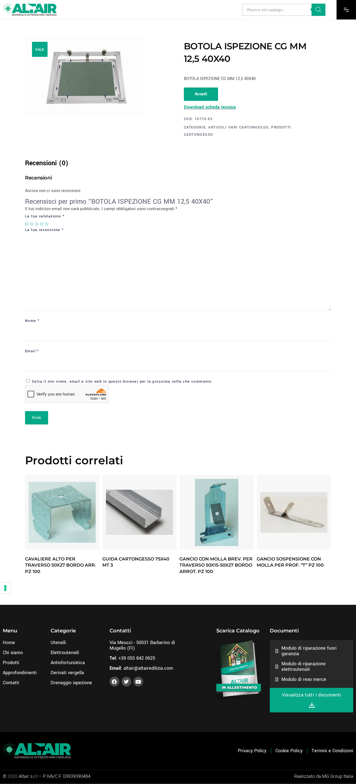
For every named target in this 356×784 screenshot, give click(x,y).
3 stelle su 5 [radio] (37, 224)
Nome (32, 320)
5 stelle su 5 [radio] (47, 224)
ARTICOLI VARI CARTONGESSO (238, 127)
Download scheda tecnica (210, 107)
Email (32, 351)
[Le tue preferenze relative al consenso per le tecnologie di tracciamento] (5, 588)
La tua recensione (44, 229)
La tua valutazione (45, 216)
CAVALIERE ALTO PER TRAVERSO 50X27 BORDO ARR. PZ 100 (60, 565)
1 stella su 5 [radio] (27, 224)
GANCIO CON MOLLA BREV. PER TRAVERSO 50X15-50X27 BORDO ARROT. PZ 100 (216, 565)
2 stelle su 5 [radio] (32, 224)
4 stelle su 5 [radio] (42, 224)
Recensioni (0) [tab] (46, 163)
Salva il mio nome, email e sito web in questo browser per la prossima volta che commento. (122, 381)
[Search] (318, 10)
